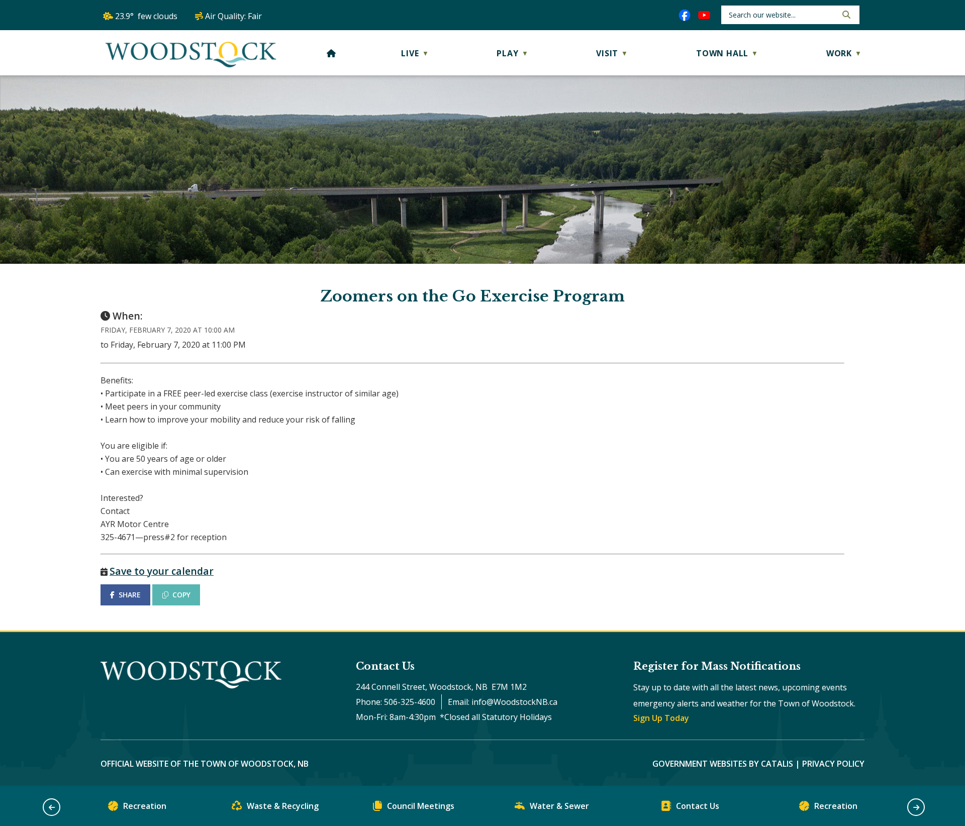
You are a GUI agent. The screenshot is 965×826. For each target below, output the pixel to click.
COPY (181, 594)
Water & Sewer (559, 805)
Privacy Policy (833, 763)
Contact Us (697, 805)
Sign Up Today (661, 718)
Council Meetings (420, 805)
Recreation (144, 805)
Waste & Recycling (283, 805)
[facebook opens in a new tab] (685, 15)
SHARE (130, 594)
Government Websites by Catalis (722, 763)
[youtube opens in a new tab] (704, 15)
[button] (845, 15)
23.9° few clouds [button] (146, 16)
